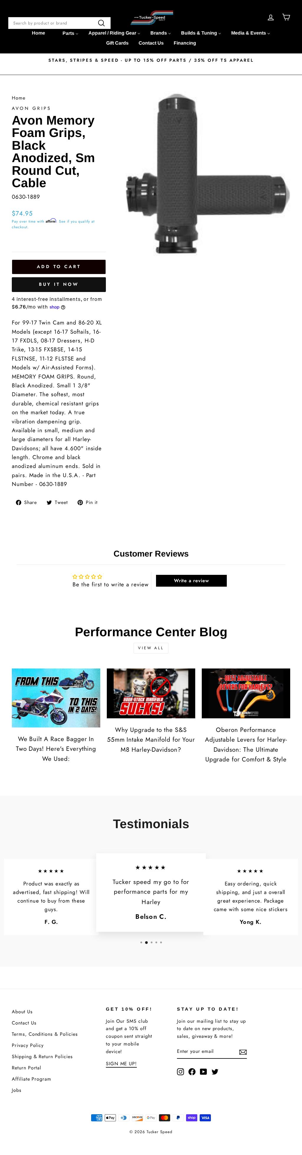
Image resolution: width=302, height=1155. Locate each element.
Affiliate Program (31, 1079)
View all (151, 648)
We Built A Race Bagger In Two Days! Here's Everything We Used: (56, 749)
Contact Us (24, 1022)
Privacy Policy (28, 1045)
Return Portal (26, 1067)
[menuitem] (38, 33)
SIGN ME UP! (121, 1063)
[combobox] (59, 23)
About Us (22, 1011)
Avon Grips (31, 108)
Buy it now (59, 284)
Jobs (17, 1090)
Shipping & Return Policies (42, 1056)
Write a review (191, 580)
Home (18, 97)
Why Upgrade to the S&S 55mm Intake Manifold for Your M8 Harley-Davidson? (151, 739)
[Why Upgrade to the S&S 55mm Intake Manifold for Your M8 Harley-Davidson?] (151, 693)
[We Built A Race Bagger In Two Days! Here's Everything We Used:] (56, 697)
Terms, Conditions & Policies (45, 1034)
